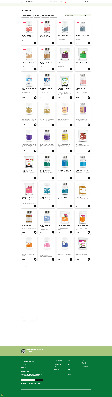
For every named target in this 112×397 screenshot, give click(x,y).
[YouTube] (25, 364)
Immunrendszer (56, 367)
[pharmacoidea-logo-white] (28, 361)
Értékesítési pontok (71, 371)
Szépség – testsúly (57, 371)
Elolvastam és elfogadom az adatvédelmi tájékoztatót (31, 383)
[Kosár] (90, 5)
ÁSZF (81, 392)
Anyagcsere (56, 362)
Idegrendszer (56, 366)
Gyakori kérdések (70, 372)
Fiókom (69, 366)
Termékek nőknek (57, 372)
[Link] (88, 4)
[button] (35, 43)
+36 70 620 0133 (24, 369)
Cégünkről (69, 369)
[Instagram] (23, 364)
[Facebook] (21, 364)
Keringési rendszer (57, 369)
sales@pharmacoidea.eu (25, 371)
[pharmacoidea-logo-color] (27, 2)
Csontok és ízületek (57, 364)
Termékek (69, 362)
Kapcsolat (69, 374)
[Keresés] (66, 15)
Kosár (69, 364)
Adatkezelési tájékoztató (87, 392)
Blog (68, 367)
